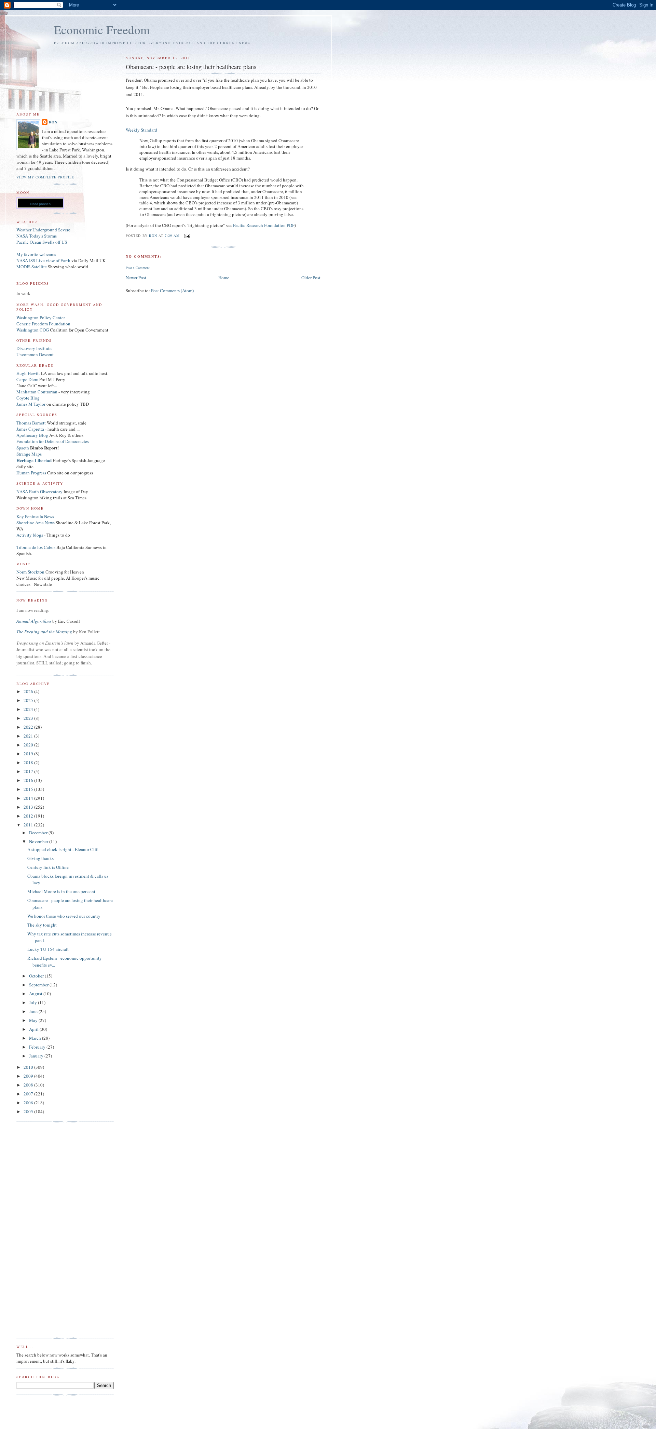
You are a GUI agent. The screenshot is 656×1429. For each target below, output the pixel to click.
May (34, 1020)
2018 (29, 762)
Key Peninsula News (35, 516)
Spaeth (22, 448)
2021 (29, 736)
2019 (29, 754)
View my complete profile (45, 177)
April (34, 1029)
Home (223, 277)
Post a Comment (138, 267)
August (36, 993)
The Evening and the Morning (44, 632)
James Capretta (30, 429)
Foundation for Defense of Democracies (52, 441)
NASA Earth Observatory (39, 491)
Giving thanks (40, 858)
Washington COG (32, 330)
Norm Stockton (30, 572)
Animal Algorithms (34, 621)
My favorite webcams (36, 254)
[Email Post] (187, 235)
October (37, 976)
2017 (29, 771)
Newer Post (136, 277)
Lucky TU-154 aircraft (48, 949)
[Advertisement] (43, 1230)
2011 (29, 825)
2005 (29, 1111)
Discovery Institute (34, 348)
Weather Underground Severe (43, 230)
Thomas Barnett (31, 423)
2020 (29, 745)
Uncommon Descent (35, 354)
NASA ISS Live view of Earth (43, 260)
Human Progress (31, 473)
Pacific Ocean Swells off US (41, 242)
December (39, 833)
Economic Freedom (102, 30)
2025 (29, 700)
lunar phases (40, 204)
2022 (29, 727)
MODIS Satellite (31, 267)
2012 (29, 816)
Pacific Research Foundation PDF (264, 225)
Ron (53, 122)
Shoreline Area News (35, 523)
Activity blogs (29, 535)
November (39, 841)
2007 (29, 1094)
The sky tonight (42, 925)
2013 (29, 807)
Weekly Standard (141, 130)
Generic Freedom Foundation (43, 324)
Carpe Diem (27, 379)
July (33, 1002)
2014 (29, 798)
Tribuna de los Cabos (35, 547)
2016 (29, 780)
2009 (29, 1076)
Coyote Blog (28, 398)
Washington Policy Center (40, 317)
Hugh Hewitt (28, 373)
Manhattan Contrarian (36, 392)
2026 (29, 691)
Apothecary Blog (32, 435)
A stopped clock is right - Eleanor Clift (63, 849)
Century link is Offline (48, 867)
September (39, 985)
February (37, 1047)
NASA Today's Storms (36, 236)
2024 (29, 709)
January (36, 1056)
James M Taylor (31, 404)
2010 (29, 1067)
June (34, 1011)
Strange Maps (29, 454)
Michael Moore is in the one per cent (61, 891)
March (35, 1038)
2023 (29, 718)
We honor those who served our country (63, 916)
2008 (29, 1085)
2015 (29, 789)
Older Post (310, 277)
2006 (29, 1103)
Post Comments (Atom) (172, 290)
